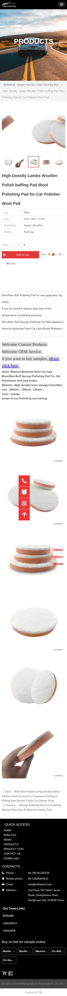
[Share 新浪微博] (53, 254)
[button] (61, 4)
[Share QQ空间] (49, 254)
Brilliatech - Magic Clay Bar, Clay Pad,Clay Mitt (31, 84)
